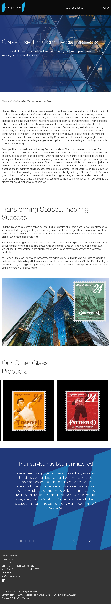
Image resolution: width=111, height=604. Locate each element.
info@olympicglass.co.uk (11, 576)
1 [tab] (21, 541)
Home (4, 101)
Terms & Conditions (9, 555)
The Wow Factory (25, 598)
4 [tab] (33, 541)
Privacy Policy (7, 559)
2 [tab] (25, 541)
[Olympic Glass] (13, 7)
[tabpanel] (55, 483)
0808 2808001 (77, 7)
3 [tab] (29, 541)
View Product (28, 418)
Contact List (7, 562)
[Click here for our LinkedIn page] (4, 581)
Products (14, 101)
